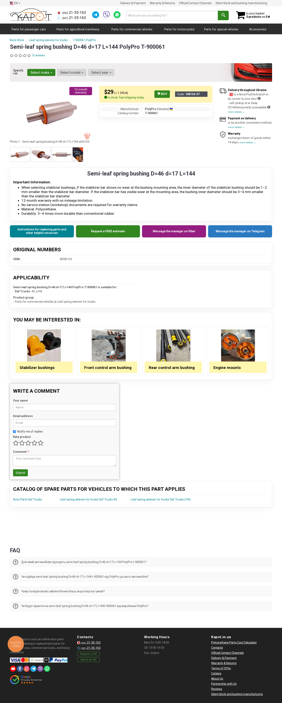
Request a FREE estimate (108, 231)
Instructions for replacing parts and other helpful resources (42, 231)
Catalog (216, 673)
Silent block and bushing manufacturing (241, 3)
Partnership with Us (224, 683)
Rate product (22, 437)
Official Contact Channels (195, 3)
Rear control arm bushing (172, 367)
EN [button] (16, 3)
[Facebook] (20, 669)
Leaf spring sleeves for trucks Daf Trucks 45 (88, 499)
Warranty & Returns (162, 3)
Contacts (217, 647)
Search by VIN (88, 659)
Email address (23, 416)
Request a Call (88, 653)
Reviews (216, 689)
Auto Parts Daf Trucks (27, 499)
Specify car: (18, 72)
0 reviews (38, 55)
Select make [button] (40, 72)
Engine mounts (227, 367)
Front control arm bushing (108, 367)
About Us (217, 678)
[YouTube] (13, 669)
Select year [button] (100, 72)
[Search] (223, 15)
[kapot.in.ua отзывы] (26, 679)
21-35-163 (74, 13)
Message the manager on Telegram (240, 231)
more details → (236, 112)
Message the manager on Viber (174, 231)
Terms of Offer (221, 668)
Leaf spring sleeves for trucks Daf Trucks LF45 (161, 499)
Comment (20, 451)
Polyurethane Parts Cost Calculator (234, 642)
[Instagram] (27, 669)
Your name (20, 400)
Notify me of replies (30, 431)
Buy (163, 94)
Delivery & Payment (133, 3)
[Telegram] (95, 15)
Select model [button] (70, 72)
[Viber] (106, 15)
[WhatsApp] (117, 15)
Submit (20, 472)
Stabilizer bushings (37, 367)
